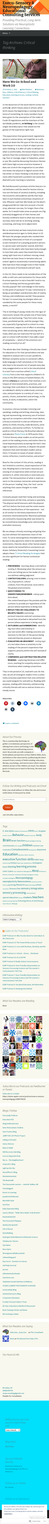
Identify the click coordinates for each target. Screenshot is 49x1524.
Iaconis (5, 1269)
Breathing (28, 841)
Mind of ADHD (8, 1148)
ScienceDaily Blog (9, 1290)
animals (5, 835)
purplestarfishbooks (11, 1196)
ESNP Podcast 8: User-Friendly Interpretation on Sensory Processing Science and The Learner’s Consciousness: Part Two (21, 968)
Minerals (5, 875)
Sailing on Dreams (9, 1140)
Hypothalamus (28, 863)
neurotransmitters (36, 882)
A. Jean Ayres (8, 831)
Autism (10, 835)
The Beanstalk (8, 1180)
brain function (18, 840)
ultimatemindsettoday (11, 1273)
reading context (31, 95)
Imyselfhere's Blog (10, 1172)
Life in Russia (8, 1229)
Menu (5, 33)
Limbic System (8, 871)
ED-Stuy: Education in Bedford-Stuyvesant (19, 1306)
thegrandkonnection (11, 1123)
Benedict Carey (28, 835)
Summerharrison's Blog (12, 1294)
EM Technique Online (11, 1314)
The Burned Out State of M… (28, 1338)
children (10, 92)
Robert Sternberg (30, 885)
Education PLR (8, 1119)
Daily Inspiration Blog (11, 1208)
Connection (7, 850)
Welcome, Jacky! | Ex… (19, 1332)
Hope (18, 863)
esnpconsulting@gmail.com (13, 1393)
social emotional (31, 893)
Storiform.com (8, 1277)
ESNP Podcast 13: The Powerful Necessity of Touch (22, 942)
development (33, 850)
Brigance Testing (36, 841)
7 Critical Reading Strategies (28, 553)
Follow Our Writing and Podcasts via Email (24, 785)
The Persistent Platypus (12, 1221)
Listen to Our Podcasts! (17, 930)
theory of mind (32, 901)
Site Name (7, 1245)
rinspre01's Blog (9, 1164)
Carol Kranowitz (8, 846)
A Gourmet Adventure (11, 1298)
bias (4, 92)
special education (10, 897)
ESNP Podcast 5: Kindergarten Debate (17, 988)
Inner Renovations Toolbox (13, 1127)
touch (4, 904)
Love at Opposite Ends (11, 1156)
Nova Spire (7, 1249)
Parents (5, 885)
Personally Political (10, 1115)
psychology (12, 885)
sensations (6, 889)
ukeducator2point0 (10, 1225)
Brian (12, 1338)
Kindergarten (37, 863)
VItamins (8, 904)
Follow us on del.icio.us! (17, 1498)
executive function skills (18, 859)
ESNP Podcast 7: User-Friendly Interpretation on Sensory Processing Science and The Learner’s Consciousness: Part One (21, 978)
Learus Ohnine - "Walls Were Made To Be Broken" (21, 1213)
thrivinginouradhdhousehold (14, 1253)
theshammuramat (9, 1176)
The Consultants (37, 1332)
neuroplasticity (10, 881)
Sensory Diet (15, 888)
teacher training (7, 901)
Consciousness (19, 849)
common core (38, 846)
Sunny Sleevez (8, 1144)
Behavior (40, 89)
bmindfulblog (8, 1233)
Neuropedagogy (24, 877)
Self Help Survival (9, 1265)
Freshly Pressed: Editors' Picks (15, 1302)
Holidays (13, 863)
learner (5, 867)
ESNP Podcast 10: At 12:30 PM (14, 957)
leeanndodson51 (9, 1217)
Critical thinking (32, 92)
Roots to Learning (9, 1192)
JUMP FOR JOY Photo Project (14, 1136)
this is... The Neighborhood (13, 1160)
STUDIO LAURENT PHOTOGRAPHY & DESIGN (19, 1285)
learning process (17, 95)
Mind (35, 871)
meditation (20, 871)
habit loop (39, 859)
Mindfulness (42, 871)
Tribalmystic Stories (10, 1241)
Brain (7, 840)
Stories (21, 898)
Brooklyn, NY (7, 1388)
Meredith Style (8, 1200)
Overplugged (8, 1188)
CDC (16, 846)
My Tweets (9, 1487)
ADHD (31, 830)
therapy (40, 901)
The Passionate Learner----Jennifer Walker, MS (20, 1184)
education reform (23, 855)
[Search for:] (44, 33)
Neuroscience (24, 881)
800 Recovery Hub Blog (12, 1152)
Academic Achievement (21, 831)
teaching (14, 901)
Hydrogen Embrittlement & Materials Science (20, 1237)
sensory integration (32, 888)
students (27, 897)
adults (36, 831)
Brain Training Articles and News (15, 1310)
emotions (31, 855)
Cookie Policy (8, 1514)
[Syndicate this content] (3, 930)
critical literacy (19, 92)
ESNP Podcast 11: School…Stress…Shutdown (20, 953)
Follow (7, 807)
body (39, 835)
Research (20, 884)
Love (15, 871)
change (20, 846)
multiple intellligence (9, 878)
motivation (11, 875)
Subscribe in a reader (11, 1093)
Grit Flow (6, 1204)
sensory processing (14, 892)
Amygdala (42, 831)
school (38, 884)
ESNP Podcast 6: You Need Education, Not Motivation (23, 984)
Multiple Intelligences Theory (30, 875)
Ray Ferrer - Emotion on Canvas (15, 1261)
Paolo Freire (20, 434)
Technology (22, 901)
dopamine (41, 849)
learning (12, 866)
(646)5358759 (8, 1390)
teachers (6, 97)
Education (6, 95)
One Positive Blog (10, 1131)
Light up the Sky (9, 1168)
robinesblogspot (9, 1257)
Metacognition (28, 871)
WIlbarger (15, 904)
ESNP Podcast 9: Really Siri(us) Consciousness (20, 961)
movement (18, 875)
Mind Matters (27, 89)
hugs (21, 863)
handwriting (6, 863)
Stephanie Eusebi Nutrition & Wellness (17, 1281)
